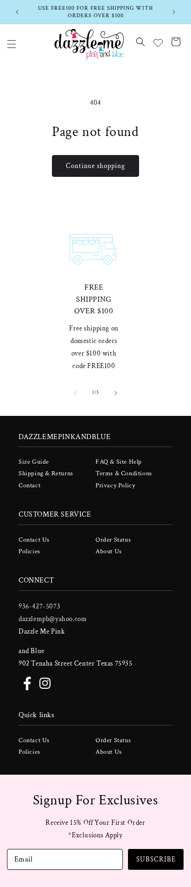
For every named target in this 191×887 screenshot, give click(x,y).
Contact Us (34, 540)
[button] (11, 44)
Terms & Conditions (124, 473)
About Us (109, 551)
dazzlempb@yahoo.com (53, 619)
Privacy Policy (115, 485)
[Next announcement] (174, 12)
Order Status (113, 540)
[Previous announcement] (17, 12)
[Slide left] (75, 393)
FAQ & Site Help (119, 462)
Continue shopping (95, 166)
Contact (29, 485)
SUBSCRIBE (156, 859)
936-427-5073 (39, 606)
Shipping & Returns (46, 473)
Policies (29, 551)
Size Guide (34, 462)
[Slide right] (116, 393)
